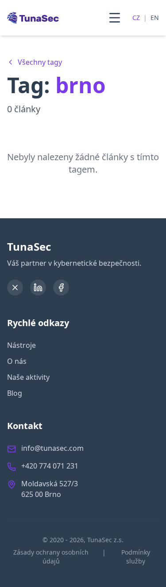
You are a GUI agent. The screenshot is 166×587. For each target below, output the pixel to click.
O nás (17, 361)
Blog (14, 393)
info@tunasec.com (52, 448)
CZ (136, 17)
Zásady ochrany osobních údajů (51, 556)
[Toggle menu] (114, 17)
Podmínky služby (135, 556)
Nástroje (21, 345)
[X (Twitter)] (15, 287)
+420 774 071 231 (49, 466)
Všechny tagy (40, 62)
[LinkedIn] (38, 287)
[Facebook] (61, 287)
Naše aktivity (28, 377)
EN (155, 17)
